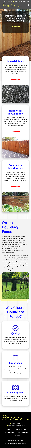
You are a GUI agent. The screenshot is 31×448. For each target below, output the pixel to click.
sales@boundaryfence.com (22, 1)
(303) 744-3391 (8, 1)
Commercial (23, 432)
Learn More (15, 79)
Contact (16, 435)
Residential (9, 432)
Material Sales (21, 429)
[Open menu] (28, 5)
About (9, 429)
